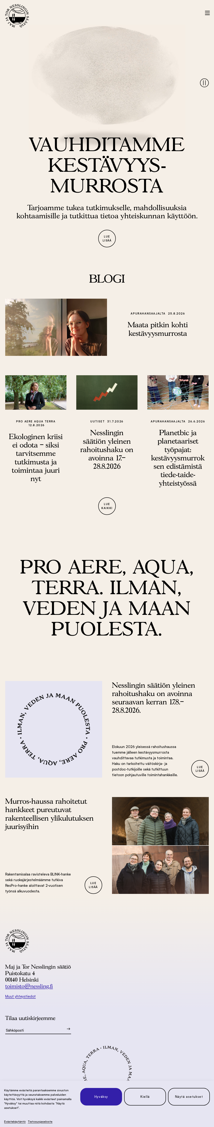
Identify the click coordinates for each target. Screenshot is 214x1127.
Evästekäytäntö (15, 1121)
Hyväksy (101, 1097)
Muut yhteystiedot (20, 996)
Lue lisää (107, 238)
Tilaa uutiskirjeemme (30, 1018)
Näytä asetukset (189, 1097)
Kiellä (145, 1097)
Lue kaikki (107, 506)
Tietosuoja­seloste (40, 1121)
